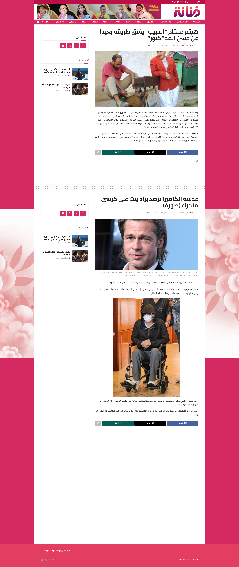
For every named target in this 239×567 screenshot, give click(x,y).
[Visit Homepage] (187, 11)
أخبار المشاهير (166, 21)
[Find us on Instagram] (76, 45)
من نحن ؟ (199, 2)
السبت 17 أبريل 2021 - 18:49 (164, 212)
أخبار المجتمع (182, 21)
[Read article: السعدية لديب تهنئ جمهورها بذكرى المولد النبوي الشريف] (80, 74)
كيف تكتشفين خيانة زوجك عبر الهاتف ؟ (56, 86)
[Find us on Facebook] (83, 45)
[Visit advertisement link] (99, 11)
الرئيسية (196, 21)
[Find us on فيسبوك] (51, 22)
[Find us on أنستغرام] (47, 22)
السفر (127, 21)
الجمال (117, 21)
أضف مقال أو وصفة (187, 2)
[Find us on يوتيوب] (38, 22)
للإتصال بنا (175, 2)
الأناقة (139, 21)
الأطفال (150, 21)
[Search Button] (37, 2)
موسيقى (72, 21)
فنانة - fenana (185, 212)
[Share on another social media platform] (98, 152)
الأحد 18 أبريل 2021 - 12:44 (165, 45)
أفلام (84, 21)
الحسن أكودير (185, 45)
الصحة (105, 21)
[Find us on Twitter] (69, 45)
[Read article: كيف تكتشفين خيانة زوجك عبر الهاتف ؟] (80, 89)
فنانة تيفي (59, 21)
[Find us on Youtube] (63, 45)
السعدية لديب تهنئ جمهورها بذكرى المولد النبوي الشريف (56, 70)
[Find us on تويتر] (42, 22)
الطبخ (95, 21)
